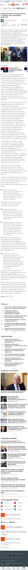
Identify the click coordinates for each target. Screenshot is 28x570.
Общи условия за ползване (7, 553)
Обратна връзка (19, 553)
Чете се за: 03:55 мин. (13, 488)
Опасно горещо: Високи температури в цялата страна (13, 478)
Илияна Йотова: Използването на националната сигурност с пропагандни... (13, 441)
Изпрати (4, 534)
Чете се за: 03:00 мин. (13, 481)
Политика (8, 10)
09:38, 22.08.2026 (4, 474)
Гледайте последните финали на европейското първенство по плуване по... (14, 350)
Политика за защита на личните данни (10, 557)
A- (26, 20)
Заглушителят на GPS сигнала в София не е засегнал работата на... (15, 329)
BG (26, 1)
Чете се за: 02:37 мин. (20, 458)
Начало (3, 10)
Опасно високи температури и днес (12, 491)
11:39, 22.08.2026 (11, 458)
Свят (9, 8)
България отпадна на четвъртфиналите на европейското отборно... (12, 312)
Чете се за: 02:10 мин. (13, 494)
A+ (23, 20)
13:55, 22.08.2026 (4, 494)
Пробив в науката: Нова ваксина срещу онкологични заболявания (13, 485)
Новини (5, 8)
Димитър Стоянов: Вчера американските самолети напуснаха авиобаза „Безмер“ (13, 392)
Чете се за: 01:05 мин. (13, 474)
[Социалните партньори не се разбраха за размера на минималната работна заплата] (4, 414)
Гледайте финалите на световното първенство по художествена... (13, 341)
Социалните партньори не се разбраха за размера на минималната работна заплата (16, 413)
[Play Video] (14, 54)
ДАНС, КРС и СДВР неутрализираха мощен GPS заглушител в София (15, 307)
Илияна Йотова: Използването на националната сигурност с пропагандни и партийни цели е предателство (16, 398)
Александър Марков (11, 20)
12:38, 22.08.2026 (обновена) (13, 450)
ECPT (5, 555)
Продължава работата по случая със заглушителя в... (14, 320)
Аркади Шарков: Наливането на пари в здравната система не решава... (16, 69)
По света (10, 459)
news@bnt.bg (6, 547)
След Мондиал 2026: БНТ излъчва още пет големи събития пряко (14, 354)
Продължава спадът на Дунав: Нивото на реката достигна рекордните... (12, 471)
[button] (23, 568)
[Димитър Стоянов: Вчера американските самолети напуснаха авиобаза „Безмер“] (14, 382)
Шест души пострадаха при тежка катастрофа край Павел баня (15, 316)
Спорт (14, 8)
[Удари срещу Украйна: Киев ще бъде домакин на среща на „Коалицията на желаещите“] (4, 456)
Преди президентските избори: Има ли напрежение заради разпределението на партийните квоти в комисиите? (16, 421)
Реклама (14, 332)
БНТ (2, 1)
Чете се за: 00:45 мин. (12, 451)
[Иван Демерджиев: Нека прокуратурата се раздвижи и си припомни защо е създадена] (4, 429)
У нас (13, 10)
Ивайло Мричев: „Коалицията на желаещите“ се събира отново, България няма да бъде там (17, 406)
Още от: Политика (9, 371)
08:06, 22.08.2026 (4, 481)
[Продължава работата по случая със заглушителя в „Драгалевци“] (4, 464)
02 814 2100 (6, 544)
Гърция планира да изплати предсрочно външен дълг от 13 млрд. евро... (14, 359)
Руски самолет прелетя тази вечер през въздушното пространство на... (13, 364)
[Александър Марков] (2, 20)
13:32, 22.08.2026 (4, 488)
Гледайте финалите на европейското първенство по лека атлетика (15, 345)
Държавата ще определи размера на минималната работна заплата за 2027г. (15, 325)
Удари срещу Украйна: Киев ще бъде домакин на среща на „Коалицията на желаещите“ (16, 455)
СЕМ (2, 555)
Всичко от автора (9, 21)
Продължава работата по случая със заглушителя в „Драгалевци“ (16, 463)
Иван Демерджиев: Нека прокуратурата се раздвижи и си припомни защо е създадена (17, 428)
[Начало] (1, 8)
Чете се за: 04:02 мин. (17, 443)
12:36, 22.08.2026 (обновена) (6, 443)
